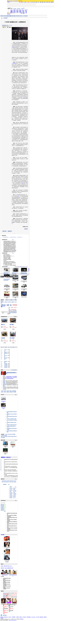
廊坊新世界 (11, 493)
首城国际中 (11, 496)
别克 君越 (12, 324)
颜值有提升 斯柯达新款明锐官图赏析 (10, 469)
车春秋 (4, 382)
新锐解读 (12, 596)
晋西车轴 (2, 505)
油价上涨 (11, 434)
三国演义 (7, 597)
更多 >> (13, 239)
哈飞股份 (2, 506)
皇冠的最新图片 (5, 237)
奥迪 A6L (3, 324)
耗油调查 (13, 312)
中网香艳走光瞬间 (7, 541)
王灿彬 (8, 426)
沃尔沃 (4, 436)
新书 (4, 596)
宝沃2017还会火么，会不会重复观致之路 (11, 476)
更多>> (9, 484)
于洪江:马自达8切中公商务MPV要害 (12, 380)
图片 (9, 311)
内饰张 (19, 266)
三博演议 (4, 383)
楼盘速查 (3, 480)
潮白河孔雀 (11, 490)
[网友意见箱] (3, 616)
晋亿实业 (2, 504)
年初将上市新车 (24, 296)
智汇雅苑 (11, 494)
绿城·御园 (11, 497)
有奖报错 (14, 305)
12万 (8, 299)
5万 (5, 299)
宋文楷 (8, 411)
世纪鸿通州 (14, 493)
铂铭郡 (14, 492)
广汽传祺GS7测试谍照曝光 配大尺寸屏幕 (11, 475)
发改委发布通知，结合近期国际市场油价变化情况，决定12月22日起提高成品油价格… (11, 377)
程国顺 (8, 424)
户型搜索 (8, 480)
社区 (15, 311)
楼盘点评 (12, 480)
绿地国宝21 (11, 488)
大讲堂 (4, 375)
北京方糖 (11, 489)
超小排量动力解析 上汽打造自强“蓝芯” (10, 466)
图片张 (10, 310)
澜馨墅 (14, 489)
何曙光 (8, 416)
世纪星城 (14, 495)
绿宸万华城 (14, 490)
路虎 (2, 436)
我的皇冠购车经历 (6, 254)
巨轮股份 (2, 507)
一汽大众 (6, 434)
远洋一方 (14, 497)
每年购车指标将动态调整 (11, 430)
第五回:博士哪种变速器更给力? (11, 383)
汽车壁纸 (8, 14)
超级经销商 (14, 390)
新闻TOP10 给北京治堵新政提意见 (11, 381)
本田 (9, 434)
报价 (13, 311)
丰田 (8, 305)
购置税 (24, 13)
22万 (11, 299)
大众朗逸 (5, 363)
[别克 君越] (13, 320)
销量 (13, 222)
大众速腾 (5, 364)
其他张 (24, 266)
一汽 (22, 98)
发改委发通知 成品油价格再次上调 (12, 382)
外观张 (16, 266)
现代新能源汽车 (9, 428)
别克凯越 (5, 367)
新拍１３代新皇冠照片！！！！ (8, 255)
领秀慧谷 (14, 488)
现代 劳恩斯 (12, 337)
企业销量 (4, 389)
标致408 (5, 352)
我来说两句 (4, 25)
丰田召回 (9, 436)
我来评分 (10, 312)
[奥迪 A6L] (4, 320)
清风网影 (8, 422)
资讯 (11, 311)
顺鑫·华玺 (14, 496)
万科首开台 (14, 494)
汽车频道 (14, 8)
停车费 (14, 436)
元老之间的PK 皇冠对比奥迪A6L (8, 261)
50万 (15, 299)
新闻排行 (3, 457)
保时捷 (6, 436)
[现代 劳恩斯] (13, 334)
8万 (6, 299)
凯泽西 (5, 435)
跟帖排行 (8, 457)
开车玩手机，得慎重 (6, 258)
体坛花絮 (2, 534)
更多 (5, 511)
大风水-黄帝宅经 (8, 596)
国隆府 (10, 491)
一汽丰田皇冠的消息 (12, 237)
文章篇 (14, 310)
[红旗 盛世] (4, 334)
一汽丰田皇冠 (14, 63)
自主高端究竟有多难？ (13, 424)
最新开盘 (5, 480)
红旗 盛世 (3, 337)
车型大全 (3, 305)
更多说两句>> (28, 270)
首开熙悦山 (11, 495)
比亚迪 (12, 436)
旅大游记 (5, 260)
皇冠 (21, 42)
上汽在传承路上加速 (12, 418)
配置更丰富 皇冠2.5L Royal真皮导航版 (9, 250)
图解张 (21, 266)
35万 (13, 299)
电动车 (3, 435)
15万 (10, 299)
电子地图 (10, 480)
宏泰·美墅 (11, 492)
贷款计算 (15, 480)
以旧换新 (3, 437)
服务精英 (4, 384)
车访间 (4, 380)
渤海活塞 (2, 510)
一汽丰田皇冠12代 (19, 237)
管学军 (8, 418)
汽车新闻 (18, 8)
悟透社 (10, 390)
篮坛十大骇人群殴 (7, 554)
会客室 (4, 381)
